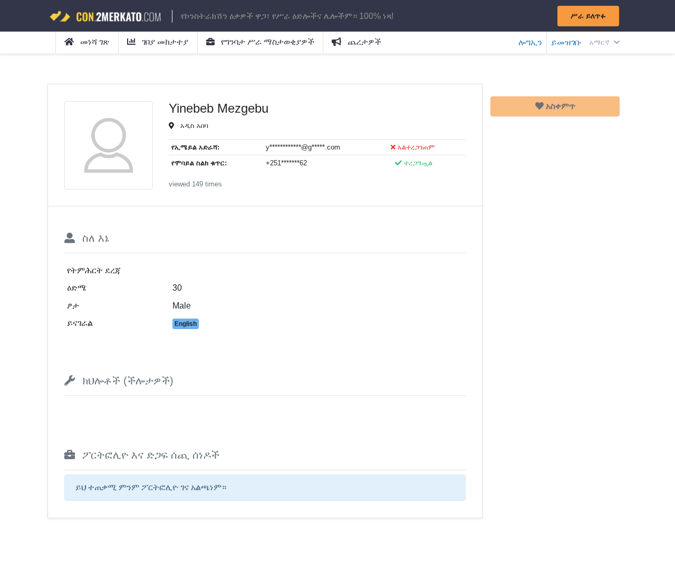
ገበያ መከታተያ (164, 41)
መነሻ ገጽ (93, 41)
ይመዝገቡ (566, 42)
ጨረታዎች (363, 41)
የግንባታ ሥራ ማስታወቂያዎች (266, 41)
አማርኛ (601, 42)
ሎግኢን (530, 42)
